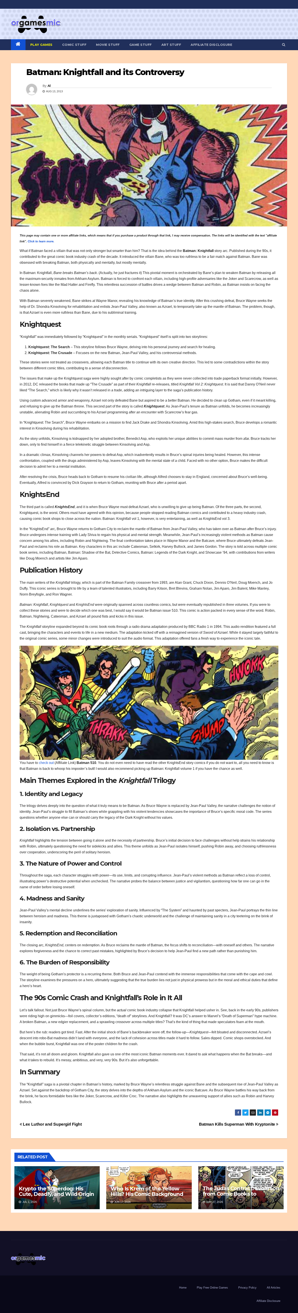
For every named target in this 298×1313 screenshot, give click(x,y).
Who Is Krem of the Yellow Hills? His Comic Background (147, 1191)
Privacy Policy (247, 1287)
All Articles (273, 1287)
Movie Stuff (108, 45)
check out (46, 763)
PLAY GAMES (41, 45)
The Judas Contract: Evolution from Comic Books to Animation (241, 1193)
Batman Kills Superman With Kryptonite (237, 1124)
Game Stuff (140, 45)
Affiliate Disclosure (211, 45)
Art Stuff (171, 45)
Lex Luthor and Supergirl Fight (52, 1124)
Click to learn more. (41, 241)
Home (183, 1287)
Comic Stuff (74, 45)
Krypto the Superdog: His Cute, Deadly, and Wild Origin (56, 1191)
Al (49, 86)
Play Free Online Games (212, 1287)
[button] (283, 44)
